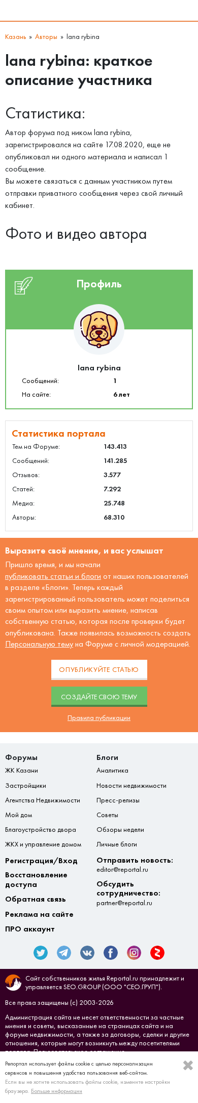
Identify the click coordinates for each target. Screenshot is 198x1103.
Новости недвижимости (131, 786)
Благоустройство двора (40, 830)
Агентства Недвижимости (42, 800)
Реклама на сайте (39, 914)
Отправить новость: (134, 865)
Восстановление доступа (36, 879)
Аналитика (112, 771)
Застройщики (25, 786)
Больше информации (56, 1090)
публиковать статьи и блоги (53, 576)
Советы (107, 815)
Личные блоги (116, 844)
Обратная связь (35, 899)
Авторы (46, 36)
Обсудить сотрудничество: (128, 893)
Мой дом (18, 815)
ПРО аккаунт (30, 929)
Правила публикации (99, 717)
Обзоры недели (120, 830)
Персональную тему (39, 644)
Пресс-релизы (118, 800)
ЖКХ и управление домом (43, 844)
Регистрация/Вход (41, 860)
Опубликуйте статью (99, 669)
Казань (15, 36)
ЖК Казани (21, 771)
